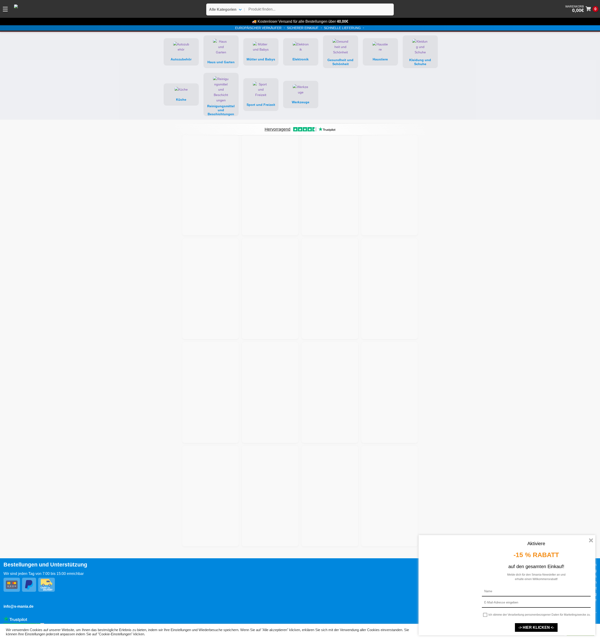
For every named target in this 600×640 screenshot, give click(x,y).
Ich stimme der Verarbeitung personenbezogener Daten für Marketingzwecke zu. (539, 614)
